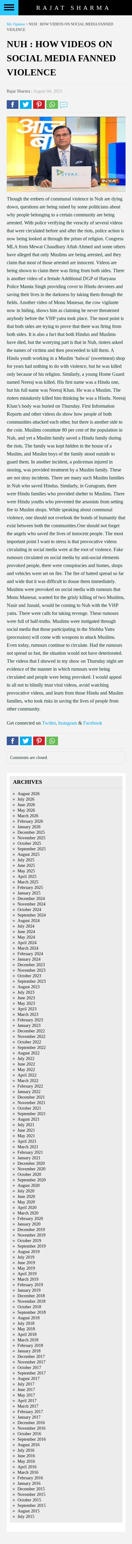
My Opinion (16, 24)
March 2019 (27, 1279)
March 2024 (27, 948)
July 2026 (25, 799)
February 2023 (30, 1020)
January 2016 (29, 1483)
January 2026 (29, 827)
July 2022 (25, 1058)
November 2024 (31, 904)
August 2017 (28, 1378)
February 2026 (30, 821)
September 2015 (31, 1505)
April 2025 (27, 876)
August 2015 (28, 1511)
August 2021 (28, 1119)
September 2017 (31, 1373)
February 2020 (30, 1218)
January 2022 (29, 1091)
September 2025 (31, 849)
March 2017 (27, 1406)
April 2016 (27, 1467)
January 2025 (29, 893)
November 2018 (31, 1301)
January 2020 (29, 1224)
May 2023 (26, 1003)
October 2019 (29, 1240)
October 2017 (29, 1367)
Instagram (67, 723)
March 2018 (27, 1340)
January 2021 (29, 1158)
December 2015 (31, 1489)
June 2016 (26, 1456)
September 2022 (31, 1047)
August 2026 (28, 793)
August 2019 (28, 1251)
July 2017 (25, 1384)
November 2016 (31, 1428)
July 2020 (25, 1191)
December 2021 (31, 1097)
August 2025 (28, 854)
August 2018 (28, 1318)
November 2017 (31, 1362)
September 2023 (31, 981)
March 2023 (27, 1014)
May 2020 (26, 1202)
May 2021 (26, 1136)
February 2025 (30, 887)
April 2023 (27, 1009)
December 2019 (31, 1229)
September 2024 (31, 915)
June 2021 (26, 1130)
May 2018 (26, 1329)
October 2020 (29, 1174)
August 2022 (28, 1053)
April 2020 (27, 1207)
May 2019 (26, 1268)
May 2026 (26, 810)
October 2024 (29, 909)
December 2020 (31, 1163)
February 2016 (30, 1478)
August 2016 (28, 1445)
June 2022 (26, 1064)
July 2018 (25, 1323)
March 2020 (27, 1213)
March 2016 (27, 1472)
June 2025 (26, 865)
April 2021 (27, 1141)
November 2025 (31, 838)
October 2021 (29, 1108)
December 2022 (31, 1031)
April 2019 (27, 1273)
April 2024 (27, 942)
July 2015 (25, 1516)
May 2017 (26, 1395)
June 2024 (26, 931)
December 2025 (31, 832)
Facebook (92, 723)
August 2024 (28, 920)
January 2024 (29, 959)
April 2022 (27, 1075)
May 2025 (26, 871)
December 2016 (31, 1422)
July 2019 (25, 1257)
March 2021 (27, 1147)
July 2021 (25, 1125)
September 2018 (31, 1312)
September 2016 (31, 1439)
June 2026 (26, 804)
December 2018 (31, 1296)
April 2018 (27, 1334)
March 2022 (27, 1080)
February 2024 (30, 953)
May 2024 (26, 937)
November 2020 (31, 1169)
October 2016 (29, 1434)
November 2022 (31, 1036)
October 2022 (29, 1042)
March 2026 (27, 816)
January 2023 (29, 1025)
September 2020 (31, 1180)
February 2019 (30, 1285)
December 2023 (31, 965)
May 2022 (26, 1069)
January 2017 (29, 1417)
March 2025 (27, 882)
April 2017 (27, 1400)
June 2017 (26, 1389)
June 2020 (26, 1196)
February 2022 (30, 1086)
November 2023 (31, 970)
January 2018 (29, 1351)
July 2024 (25, 926)
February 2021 (30, 1152)
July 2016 (25, 1450)
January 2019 (29, 1290)
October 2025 (29, 843)
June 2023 (26, 998)
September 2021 (31, 1113)
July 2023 (25, 992)
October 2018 (29, 1307)
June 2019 (26, 1262)
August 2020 (28, 1185)
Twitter (49, 723)
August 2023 (28, 987)
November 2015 (31, 1494)
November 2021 (31, 1102)
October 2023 (29, 976)
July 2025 (25, 860)
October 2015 (29, 1500)
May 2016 (26, 1461)
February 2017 (30, 1411)
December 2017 (31, 1356)
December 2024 (31, 898)
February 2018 (30, 1345)
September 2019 (31, 1246)
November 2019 (31, 1235)
